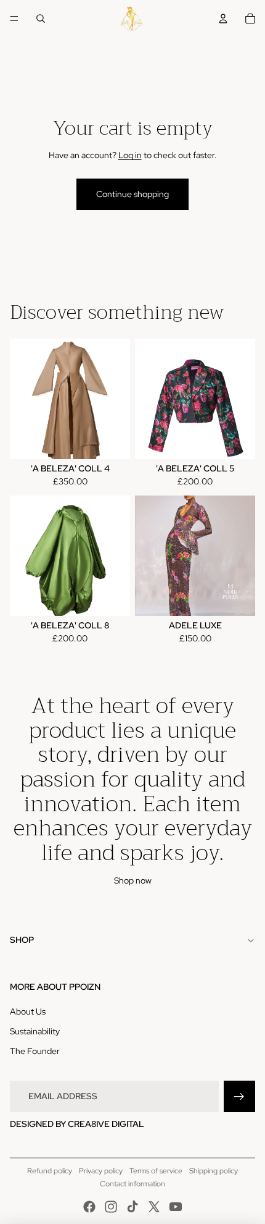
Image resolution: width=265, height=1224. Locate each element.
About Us (28, 1011)
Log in (130, 155)
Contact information (132, 1184)
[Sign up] (239, 1096)
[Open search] (40, 18)
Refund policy (49, 1171)
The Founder (35, 1051)
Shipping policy (213, 1171)
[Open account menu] (223, 18)
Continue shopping (132, 194)
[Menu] (14, 18)
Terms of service (155, 1171)
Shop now (133, 880)
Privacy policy (101, 1171)
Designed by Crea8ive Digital (77, 1123)
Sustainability (35, 1031)
